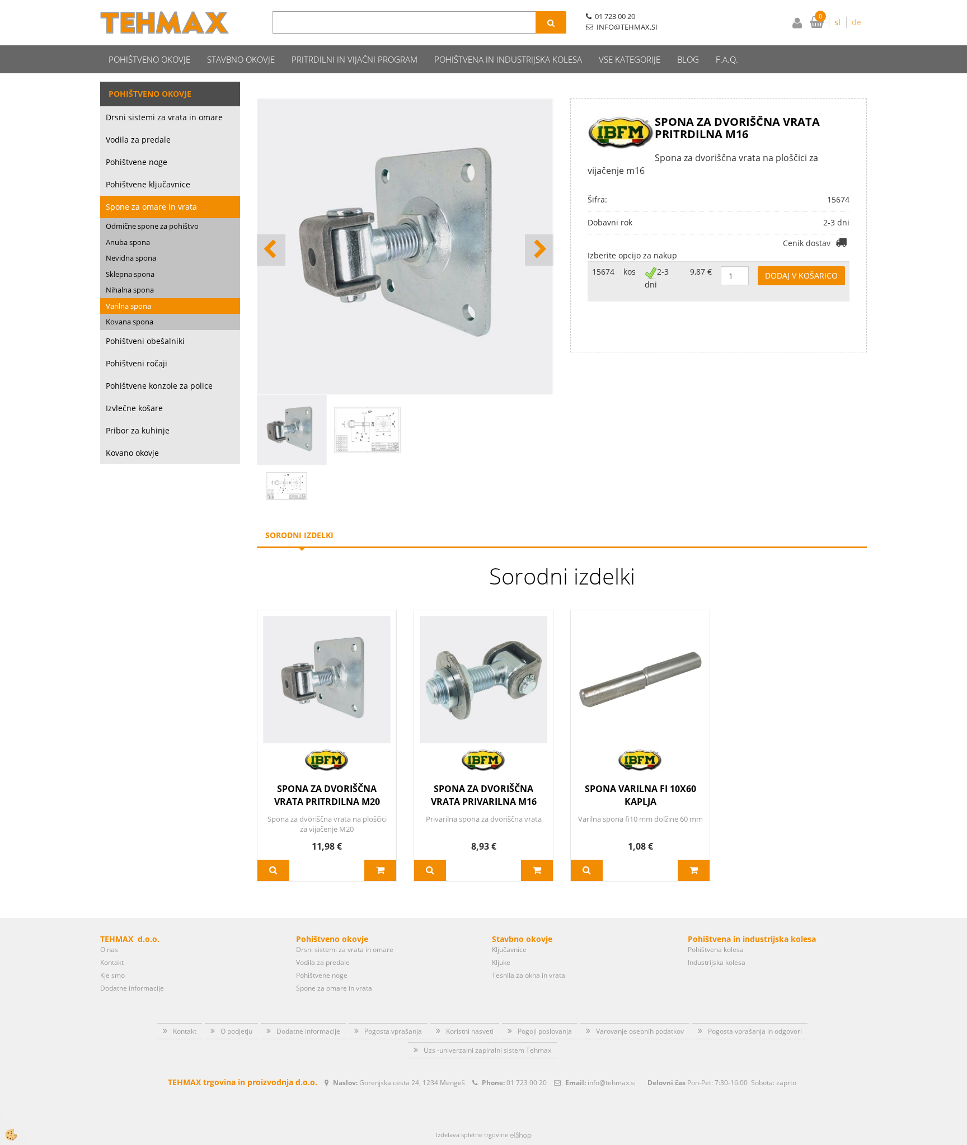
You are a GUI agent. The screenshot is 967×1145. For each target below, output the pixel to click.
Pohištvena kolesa (716, 949)
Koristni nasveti (470, 1031)
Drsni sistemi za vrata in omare (164, 117)
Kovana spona (129, 322)
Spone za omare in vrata (151, 206)
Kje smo (112, 975)
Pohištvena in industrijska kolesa (508, 59)
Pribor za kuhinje (138, 430)
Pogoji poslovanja (545, 1031)
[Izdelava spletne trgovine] (521, 1134)
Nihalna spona (130, 290)
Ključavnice (509, 949)
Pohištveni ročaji (136, 363)
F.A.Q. (727, 59)
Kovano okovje (132, 452)
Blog (688, 59)
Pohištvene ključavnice (148, 184)
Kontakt (112, 962)
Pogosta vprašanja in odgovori (755, 1031)
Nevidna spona (131, 258)
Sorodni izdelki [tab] (299, 535)
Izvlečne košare (134, 408)
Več (273, 870)
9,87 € (701, 271)
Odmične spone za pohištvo (152, 226)
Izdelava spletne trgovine (472, 1134)
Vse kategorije (629, 59)
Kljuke (501, 962)
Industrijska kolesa (716, 962)
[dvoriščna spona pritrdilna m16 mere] (286, 485)
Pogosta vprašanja (393, 1031)
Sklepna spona (130, 274)
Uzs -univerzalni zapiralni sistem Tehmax (487, 1050)
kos (629, 271)
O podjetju (236, 1031)
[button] (539, 250)
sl (837, 22)
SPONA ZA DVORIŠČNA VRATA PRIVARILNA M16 (484, 795)
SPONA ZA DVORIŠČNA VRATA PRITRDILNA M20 (327, 795)
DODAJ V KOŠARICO (801, 275)
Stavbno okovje (241, 59)
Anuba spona (128, 242)
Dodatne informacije (132, 988)
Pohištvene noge (136, 162)
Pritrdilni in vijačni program (354, 59)
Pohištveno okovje (149, 59)
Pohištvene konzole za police (159, 385)
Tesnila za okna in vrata (528, 975)
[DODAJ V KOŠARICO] (380, 870)
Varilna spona (128, 306)
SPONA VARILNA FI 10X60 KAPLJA (640, 795)
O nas (109, 949)
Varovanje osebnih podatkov (640, 1031)
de (856, 22)
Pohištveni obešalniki (145, 341)
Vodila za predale (138, 139)
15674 (603, 271)
